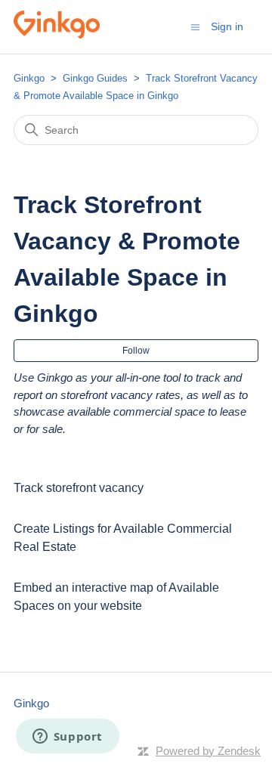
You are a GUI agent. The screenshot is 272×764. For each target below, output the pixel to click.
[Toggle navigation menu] (195, 26)
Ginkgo (29, 78)
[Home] (57, 34)
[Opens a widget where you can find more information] (67, 737)
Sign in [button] (227, 26)
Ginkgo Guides (97, 78)
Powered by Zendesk (208, 750)
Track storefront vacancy (79, 487)
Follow (136, 350)
